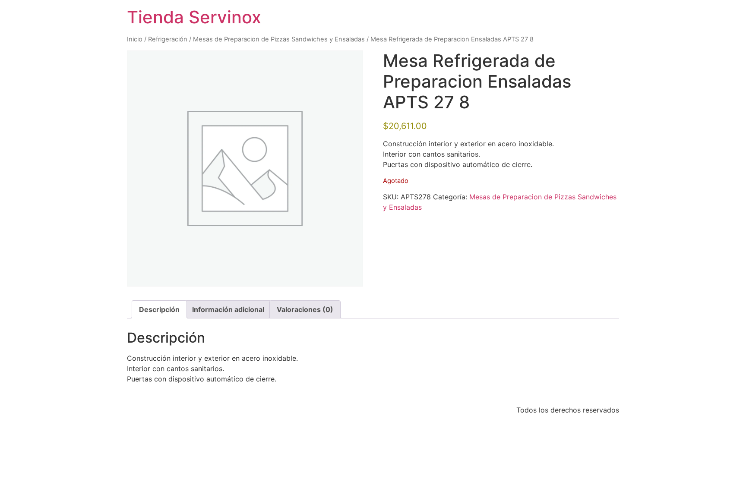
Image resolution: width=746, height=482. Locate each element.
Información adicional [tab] (228, 309)
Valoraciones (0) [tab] (305, 309)
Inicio (134, 39)
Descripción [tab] (159, 309)
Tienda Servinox (194, 17)
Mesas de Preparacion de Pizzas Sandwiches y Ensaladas (279, 39)
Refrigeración (167, 39)
